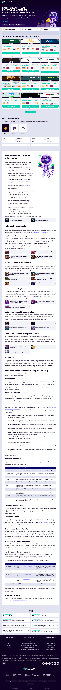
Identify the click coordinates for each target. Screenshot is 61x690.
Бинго (8, 642)
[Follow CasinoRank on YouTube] (52, 665)
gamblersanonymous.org (28, 566)
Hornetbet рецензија (30, 72)
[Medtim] (17, 676)
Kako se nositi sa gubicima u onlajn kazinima (29, 651)
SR (3, 664)
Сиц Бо (8, 646)
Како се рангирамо (50, 648)
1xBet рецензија (49, 54)
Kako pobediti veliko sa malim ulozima (28, 646)
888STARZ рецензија (11, 72)
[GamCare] (36, 676)
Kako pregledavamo (50, 646)
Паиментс (45, 1)
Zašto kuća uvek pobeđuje (28, 642)
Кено (9, 644)
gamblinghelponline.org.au (28, 583)
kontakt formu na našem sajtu (20, 600)
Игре (33, 1)
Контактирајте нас (50, 644)
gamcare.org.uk (26, 579)
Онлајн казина (25, 1)
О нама (50, 642)
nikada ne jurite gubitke (44, 522)
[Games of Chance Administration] (7, 676)
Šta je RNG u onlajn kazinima (28, 648)
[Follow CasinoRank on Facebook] (43, 665)
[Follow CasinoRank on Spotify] (54, 665)
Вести (57, 1)
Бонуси (38, 1)
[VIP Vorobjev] (26, 676)
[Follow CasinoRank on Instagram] (46, 665)
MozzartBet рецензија (30, 54)
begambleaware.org (27, 574)
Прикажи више (29, 111)
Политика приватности (50, 651)
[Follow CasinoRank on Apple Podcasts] (57, 665)
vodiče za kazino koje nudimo (40, 232)
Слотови (9, 648)
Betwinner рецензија (11, 54)
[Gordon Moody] (46, 676)
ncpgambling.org (26, 570)
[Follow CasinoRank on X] (49, 665)
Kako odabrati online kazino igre (28, 644)
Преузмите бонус (11, 52)
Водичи (52, 1)
